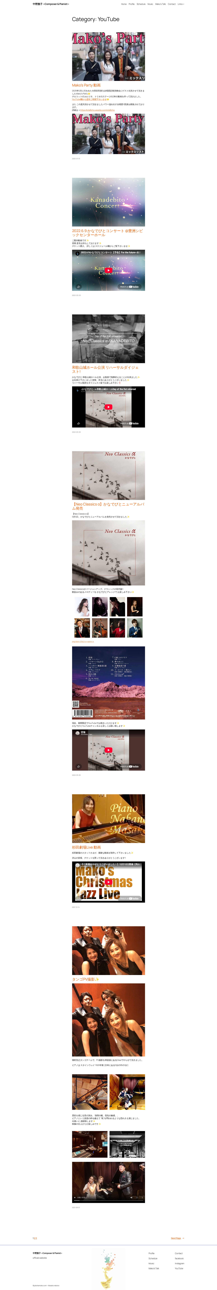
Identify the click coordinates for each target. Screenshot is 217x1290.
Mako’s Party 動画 (86, 85)
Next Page (177, 1238)
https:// (83, 110)
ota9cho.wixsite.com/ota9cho (100, 110)
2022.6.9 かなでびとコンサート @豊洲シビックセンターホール (107, 233)
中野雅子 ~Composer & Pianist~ (51, 4)
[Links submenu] (183, 4)
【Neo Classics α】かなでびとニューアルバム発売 (108, 506)
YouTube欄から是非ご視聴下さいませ (89, 99)
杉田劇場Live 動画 (86, 847)
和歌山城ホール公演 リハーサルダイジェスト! (105, 369)
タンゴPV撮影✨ (85, 979)
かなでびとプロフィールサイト (83, 641)
